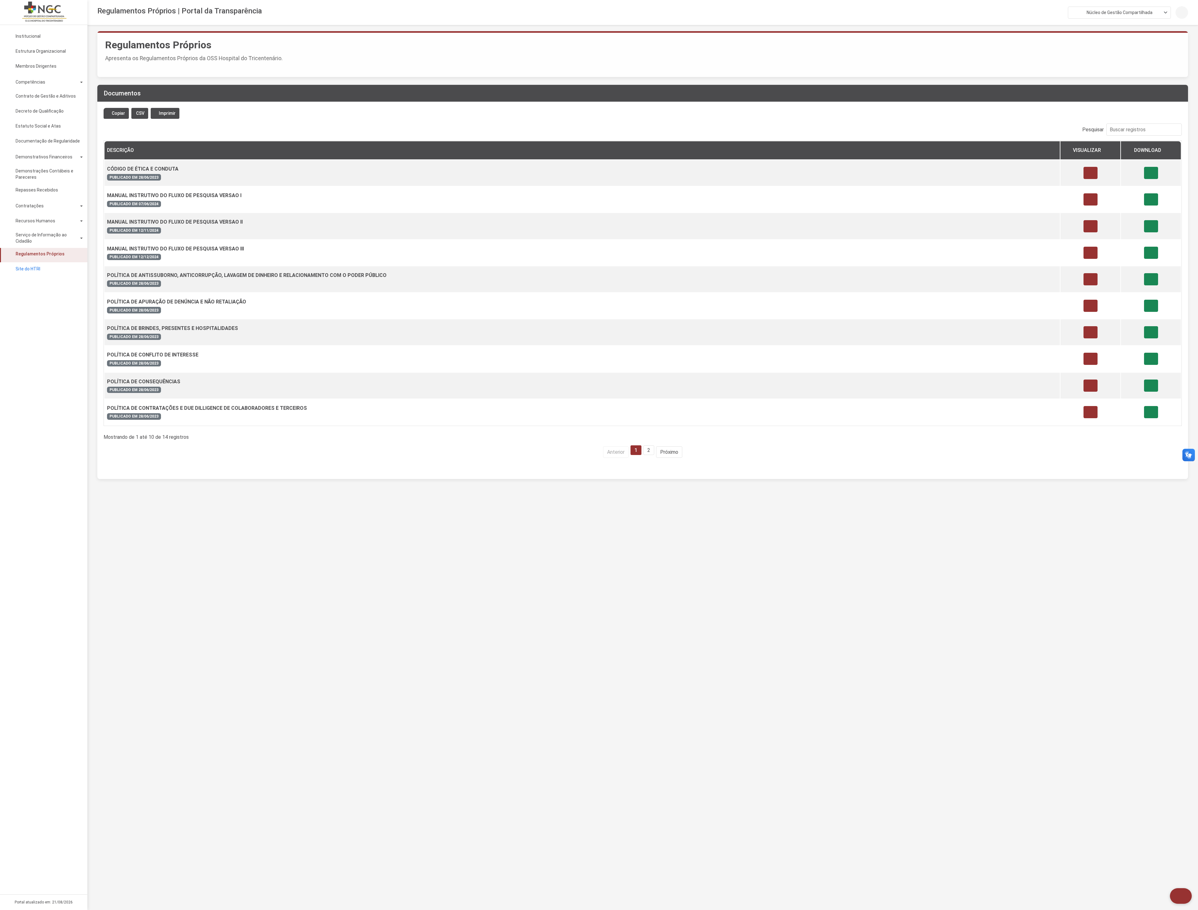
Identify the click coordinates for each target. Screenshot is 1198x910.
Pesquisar (1093, 130)
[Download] (1151, 173)
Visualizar (1087, 150)
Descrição (120, 150)
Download (1147, 150)
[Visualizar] (1091, 173)
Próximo (669, 452)
